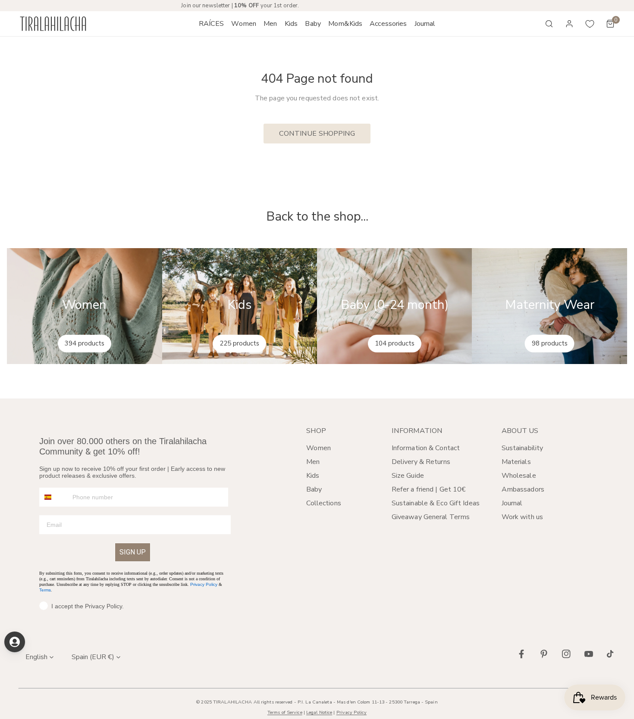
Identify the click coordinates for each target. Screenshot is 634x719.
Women (318, 448)
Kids (312, 475)
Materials (516, 462)
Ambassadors (523, 489)
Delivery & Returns (421, 462)
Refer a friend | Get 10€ (429, 489)
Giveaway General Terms (431, 517)
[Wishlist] (590, 23)
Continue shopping (317, 133)
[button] (244, 24)
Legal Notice (319, 712)
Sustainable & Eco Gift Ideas (436, 503)
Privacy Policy (203, 584)
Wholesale (519, 475)
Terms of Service (284, 712)
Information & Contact (426, 448)
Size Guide (408, 475)
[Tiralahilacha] (53, 24)
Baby (314, 489)
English (36, 657)
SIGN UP (132, 552)
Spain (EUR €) (93, 657)
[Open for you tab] (14, 642)
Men (313, 462)
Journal (512, 503)
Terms (45, 590)
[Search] (549, 23)
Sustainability (522, 448)
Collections (323, 503)
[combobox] (54, 497)
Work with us (522, 517)
